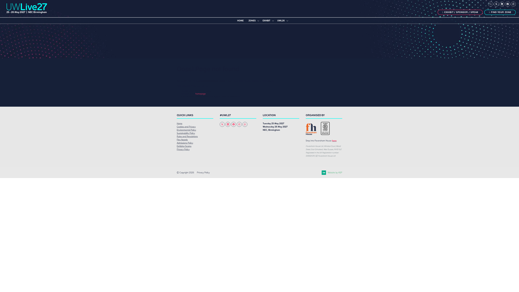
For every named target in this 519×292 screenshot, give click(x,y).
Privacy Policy (183, 149)
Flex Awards (182, 139)
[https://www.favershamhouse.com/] (311, 134)
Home (240, 20)
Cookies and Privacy (186, 126)
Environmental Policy (186, 130)
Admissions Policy (185, 143)
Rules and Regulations (187, 136)
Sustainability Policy (186, 133)
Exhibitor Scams (184, 146)
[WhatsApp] (244, 124)
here (334, 140)
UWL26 (281, 20)
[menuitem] (240, 21)
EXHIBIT (266, 20)
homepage (200, 93)
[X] (496, 4)
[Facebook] (507, 4)
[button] (490, 4)
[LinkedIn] (502, 4)
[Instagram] (513, 4)
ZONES (252, 20)
